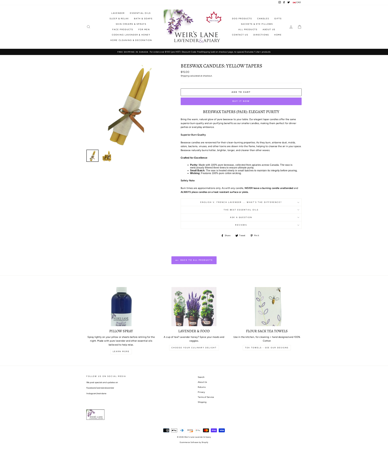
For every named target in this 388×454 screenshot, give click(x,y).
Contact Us (240, 35)
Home (278, 35)
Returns (202, 387)
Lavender (118, 13)
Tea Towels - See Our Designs (267, 348)
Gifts (278, 18)
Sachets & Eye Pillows (257, 24)
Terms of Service (206, 397)
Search (201, 377)
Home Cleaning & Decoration (131, 40)
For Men (144, 29)
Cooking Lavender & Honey (131, 35)
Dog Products (242, 18)
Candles (263, 18)
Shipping (185, 76)
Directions (261, 35)
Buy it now (241, 101)
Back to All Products (196, 260)
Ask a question (241, 217)
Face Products (122, 29)
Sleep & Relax (119, 18)
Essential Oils (140, 13)
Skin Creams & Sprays (131, 24)
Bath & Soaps (143, 18)
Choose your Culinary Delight (194, 348)
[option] (194, 52)
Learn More (121, 351)
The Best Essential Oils (241, 210)
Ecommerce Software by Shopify (194, 442)
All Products (247, 29)
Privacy (201, 392)
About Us (269, 29)
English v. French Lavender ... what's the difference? (241, 202)
